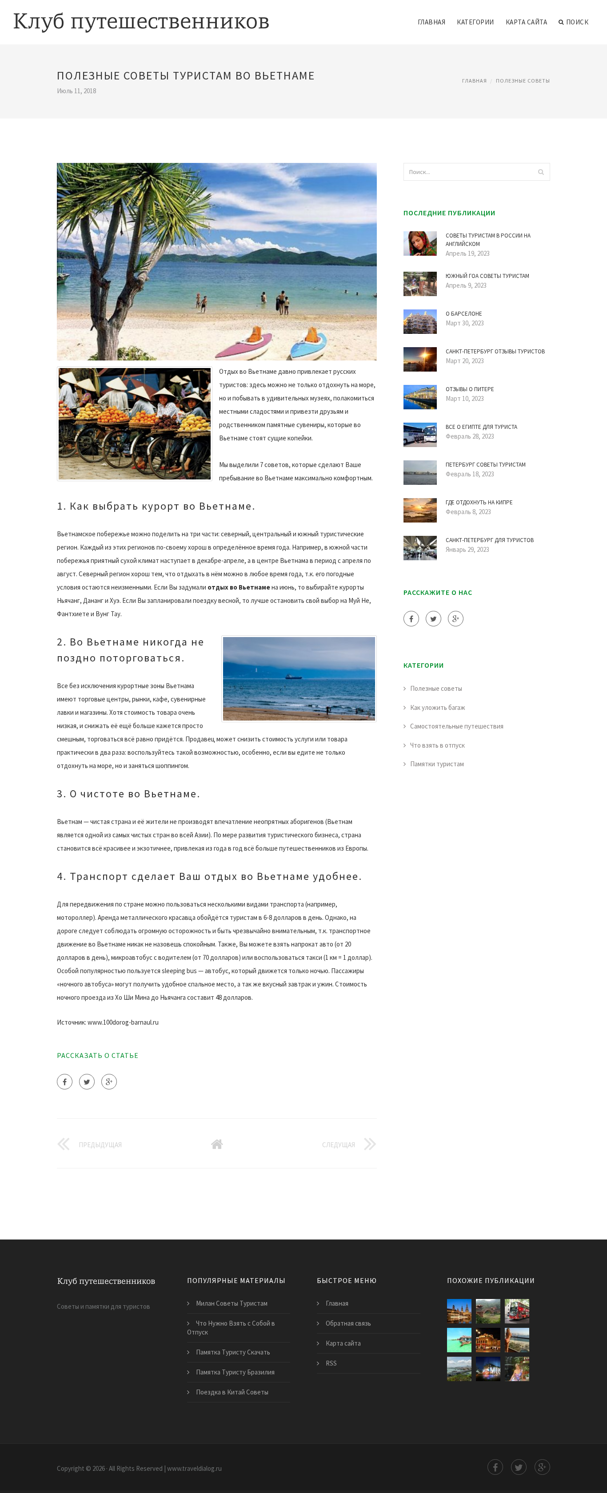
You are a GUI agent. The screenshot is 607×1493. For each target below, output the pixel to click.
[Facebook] (64, 1081)
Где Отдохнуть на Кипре (479, 502)
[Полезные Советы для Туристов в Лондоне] (517, 1311)
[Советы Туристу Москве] (488, 1369)
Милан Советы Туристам (232, 1303)
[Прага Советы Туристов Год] (459, 1311)
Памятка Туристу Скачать (233, 1352)
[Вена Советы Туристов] (488, 1340)
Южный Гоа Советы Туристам (487, 276)
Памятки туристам (437, 764)
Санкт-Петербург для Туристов (490, 540)
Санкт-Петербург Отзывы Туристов (495, 351)
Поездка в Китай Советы (232, 1392)
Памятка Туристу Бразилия (235, 1372)
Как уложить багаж (437, 707)
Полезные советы (523, 80)
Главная (432, 22)
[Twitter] (87, 1081)
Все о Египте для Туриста (481, 427)
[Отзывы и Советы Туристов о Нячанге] (459, 1369)
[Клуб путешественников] (141, 16)
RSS (331, 1363)
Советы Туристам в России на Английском (488, 240)
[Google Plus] (109, 1081)
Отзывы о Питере (470, 389)
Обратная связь (348, 1323)
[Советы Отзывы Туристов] (459, 1340)
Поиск (577, 22)
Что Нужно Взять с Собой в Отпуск (231, 1327)
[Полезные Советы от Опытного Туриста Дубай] (517, 1340)
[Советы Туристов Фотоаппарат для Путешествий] (517, 1369)
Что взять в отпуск (437, 745)
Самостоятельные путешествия (456, 726)
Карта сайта (526, 22)
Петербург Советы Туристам (486, 464)
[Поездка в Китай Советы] (488, 1311)
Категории (475, 22)
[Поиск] (541, 172)
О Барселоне (464, 313)
